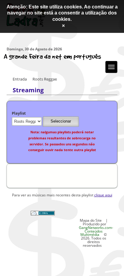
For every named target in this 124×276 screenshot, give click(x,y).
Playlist (19, 113)
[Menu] (111, 67)
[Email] (43, 214)
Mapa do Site (91, 220)
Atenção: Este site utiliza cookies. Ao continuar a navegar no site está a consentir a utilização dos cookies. (62, 13)
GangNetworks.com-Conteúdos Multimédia (96, 231)
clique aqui (103, 194)
